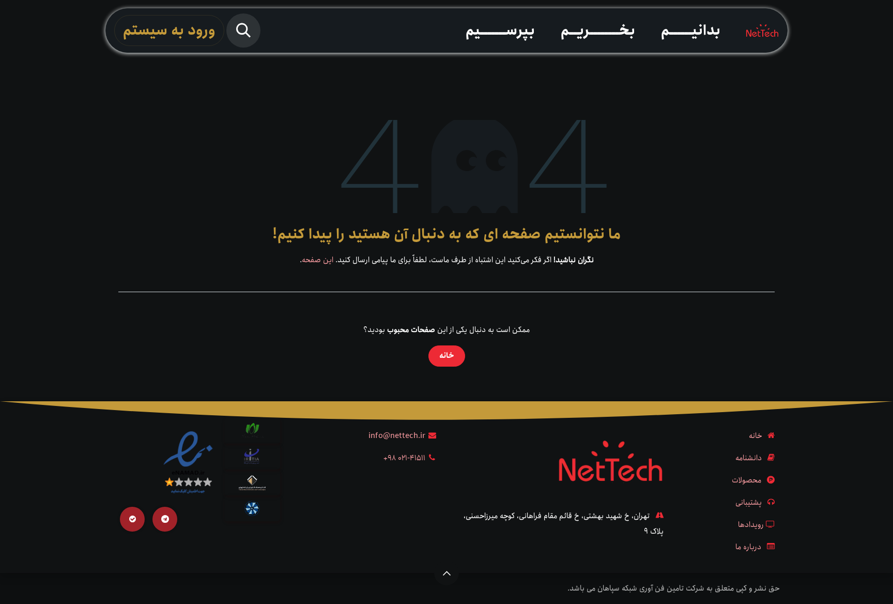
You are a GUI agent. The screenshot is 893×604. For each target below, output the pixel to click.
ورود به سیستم (169, 30)
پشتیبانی (748, 502)
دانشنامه (748, 458)
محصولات (746, 480)
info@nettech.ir (396, 436)
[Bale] (132, 519)
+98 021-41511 (404, 458)
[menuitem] (690, 30)
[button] (243, 30)
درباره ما (748, 547)
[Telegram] (164, 519)
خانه (446, 356)
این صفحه (317, 260)
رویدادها (751, 525)
